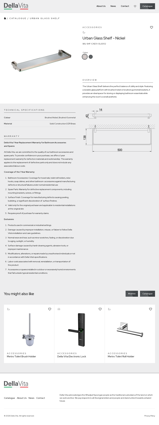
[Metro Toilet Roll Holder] (130, 330)
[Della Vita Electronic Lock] (79, 330)
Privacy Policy (149, 416)
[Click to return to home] (16, 6)
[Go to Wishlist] (135, 6)
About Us (22, 398)
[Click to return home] (5, 18)
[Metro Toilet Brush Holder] (29, 330)
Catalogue (17, 18)
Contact (40, 398)
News (31, 398)
